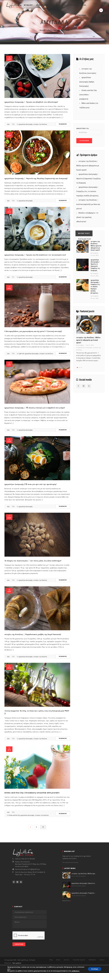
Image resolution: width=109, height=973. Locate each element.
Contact (102, 960)
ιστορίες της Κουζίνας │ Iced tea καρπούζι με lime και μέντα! (88, 204)
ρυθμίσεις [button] (75, 971)
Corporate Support (79, 960)
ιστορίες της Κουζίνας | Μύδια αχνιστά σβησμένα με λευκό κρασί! (87, 165)
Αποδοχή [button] (94, 969)
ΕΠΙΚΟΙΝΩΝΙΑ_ (82, 15)
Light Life (21, 353)
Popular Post (84, 239)
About (58, 960)
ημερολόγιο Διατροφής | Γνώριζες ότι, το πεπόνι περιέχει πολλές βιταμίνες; (87, 191)
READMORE (63, 124)
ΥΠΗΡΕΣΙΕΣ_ (56, 5)
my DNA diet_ (29, 5)
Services (66, 960)
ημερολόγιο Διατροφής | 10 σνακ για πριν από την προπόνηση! (30, 484)
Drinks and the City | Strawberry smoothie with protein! (32, 792)
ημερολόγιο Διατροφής (26, 124)
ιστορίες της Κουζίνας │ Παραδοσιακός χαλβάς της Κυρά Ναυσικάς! (32, 634)
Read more (66, 901)
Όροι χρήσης (16, 963)
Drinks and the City (14, 815)
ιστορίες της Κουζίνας (40, 124)
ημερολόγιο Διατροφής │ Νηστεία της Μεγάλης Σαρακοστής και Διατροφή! (36, 178)
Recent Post (84, 233)
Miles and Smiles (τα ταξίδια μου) (88, 105)
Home (42, 30)
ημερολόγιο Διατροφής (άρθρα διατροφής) (86, 81)
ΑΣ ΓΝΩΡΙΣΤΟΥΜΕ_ (42, 5)
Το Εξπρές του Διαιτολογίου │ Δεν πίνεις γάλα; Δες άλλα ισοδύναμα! (32, 560)
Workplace (92, 960)
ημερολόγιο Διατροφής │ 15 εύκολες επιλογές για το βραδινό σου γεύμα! (34, 407)
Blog (51, 960)
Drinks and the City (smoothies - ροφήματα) (88, 94)
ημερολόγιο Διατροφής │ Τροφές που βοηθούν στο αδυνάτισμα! (31, 102)
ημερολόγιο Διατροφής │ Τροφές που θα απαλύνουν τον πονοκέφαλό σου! (35, 255)
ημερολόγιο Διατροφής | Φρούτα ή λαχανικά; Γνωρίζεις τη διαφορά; (88, 178)
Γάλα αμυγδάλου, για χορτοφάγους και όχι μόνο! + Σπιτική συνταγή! (33, 331)
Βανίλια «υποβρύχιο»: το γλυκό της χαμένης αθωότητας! (87, 217)
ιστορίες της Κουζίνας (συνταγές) (87, 71)
